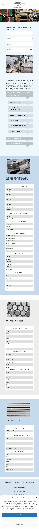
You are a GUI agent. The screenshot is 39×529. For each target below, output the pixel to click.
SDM (7, 372)
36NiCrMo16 (9, 207)
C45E (7, 281)
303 (7, 454)
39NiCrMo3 (9, 194)
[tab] (19, 95)
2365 (7, 367)
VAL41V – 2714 (10, 359)
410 (7, 438)
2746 (7, 364)
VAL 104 (8, 354)
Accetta (19, 515)
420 (7, 441)
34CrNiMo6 (9, 199)
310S (7, 464)
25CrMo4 (8, 189)
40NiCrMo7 (9, 197)
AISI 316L (8, 459)
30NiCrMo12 (9, 204)
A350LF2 (8, 276)
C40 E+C (8, 278)
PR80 (7, 288)
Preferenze (19, 524)
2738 (7, 336)
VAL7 (7, 382)
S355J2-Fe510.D (10, 243)
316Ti (7, 462)
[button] (36, 498)
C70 (7, 283)
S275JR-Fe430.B (10, 238)
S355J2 (8, 246)
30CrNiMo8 (9, 202)
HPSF (7, 387)
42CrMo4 (8, 192)
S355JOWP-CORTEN (12, 251)
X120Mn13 (9, 269)
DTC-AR (8, 377)
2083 (7, 339)
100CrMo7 (9, 259)
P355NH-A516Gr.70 (11, 248)
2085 (7, 341)
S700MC (8, 224)
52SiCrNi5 (9, 262)
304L (7, 457)
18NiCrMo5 (9, 216)
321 (7, 467)
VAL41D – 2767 (10, 362)
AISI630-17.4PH (10, 431)
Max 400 (8, 226)
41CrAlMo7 (9, 267)
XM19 (7, 433)
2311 (7, 331)
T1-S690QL (9, 229)
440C (7, 446)
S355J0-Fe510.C (10, 241)
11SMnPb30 (9, 286)
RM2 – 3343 (9, 349)
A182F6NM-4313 (11, 448)
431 (7, 443)
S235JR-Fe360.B (10, 236)
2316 (7, 344)
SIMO (7, 385)
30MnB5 (8, 209)
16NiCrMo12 (9, 219)
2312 (7, 334)
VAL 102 (8, 357)
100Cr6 (8, 256)
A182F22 (8, 264)
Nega (19, 520)
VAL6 (7, 380)
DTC (7, 375)
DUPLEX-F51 (9, 469)
